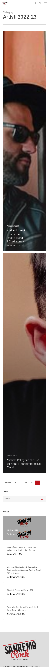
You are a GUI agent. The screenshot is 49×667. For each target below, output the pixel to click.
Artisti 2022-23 (13, 226)
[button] (45, 3)
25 (26, 483)
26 (32, 483)
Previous (8, 483)
